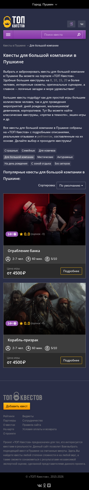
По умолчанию (70, 185)
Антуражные (65, 157)
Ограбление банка (24, 250)
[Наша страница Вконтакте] (39, 485)
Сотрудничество (32, 420)
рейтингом (44, 136)
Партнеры (9, 420)
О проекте (9, 433)
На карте (8, 429)
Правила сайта (31, 424)
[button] (82, 24)
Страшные (11, 150)
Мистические (45, 157)
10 (55, 80)
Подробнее (71, 271)
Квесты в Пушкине (14, 45)
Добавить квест (16, 406)
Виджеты (28, 416)
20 (65, 80)
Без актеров (62, 163)
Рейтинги (8, 416)
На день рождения (16, 163)
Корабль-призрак (23, 340)
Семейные (28, 150)
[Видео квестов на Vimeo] (49, 485)
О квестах (9, 424)
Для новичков (47, 150)
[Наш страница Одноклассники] (44, 485)
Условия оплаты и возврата (39, 429)
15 (60, 80)
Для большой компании (19, 157)
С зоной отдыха (41, 163)
